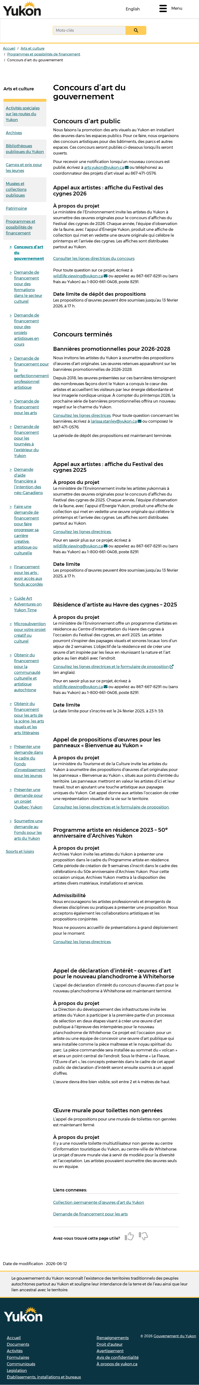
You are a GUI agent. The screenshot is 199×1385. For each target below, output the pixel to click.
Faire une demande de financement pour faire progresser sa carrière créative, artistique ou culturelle (26, 529)
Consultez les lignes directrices (82, 415)
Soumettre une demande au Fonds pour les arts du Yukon (28, 830)
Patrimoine (16, 208)
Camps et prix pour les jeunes (24, 168)
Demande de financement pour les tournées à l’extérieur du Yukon (26, 441)
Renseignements (113, 1338)
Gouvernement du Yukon (175, 1336)
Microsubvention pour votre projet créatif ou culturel (30, 633)
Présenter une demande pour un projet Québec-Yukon (28, 798)
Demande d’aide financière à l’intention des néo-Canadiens (28, 481)
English (133, 9)
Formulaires (18, 1357)
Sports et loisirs (20, 851)
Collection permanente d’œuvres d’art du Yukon (98, 1202)
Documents (18, 1344)
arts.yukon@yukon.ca (104, 167)
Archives (14, 133)
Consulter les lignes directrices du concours (93, 258)
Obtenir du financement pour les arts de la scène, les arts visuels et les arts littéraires (29, 718)
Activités (15, 1351)
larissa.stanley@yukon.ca (114, 421)
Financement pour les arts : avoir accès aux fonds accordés (28, 576)
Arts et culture (32, 48)
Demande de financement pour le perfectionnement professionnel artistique (30, 373)
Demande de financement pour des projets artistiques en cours (26, 330)
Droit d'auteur (110, 1344)
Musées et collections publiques (16, 189)
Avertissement (110, 1351)
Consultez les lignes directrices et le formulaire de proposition (111, 666)
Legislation (17, 1370)
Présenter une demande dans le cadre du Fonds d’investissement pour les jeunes (29, 761)
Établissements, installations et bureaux (44, 1377)
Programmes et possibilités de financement (43, 54)
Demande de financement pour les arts (26, 407)
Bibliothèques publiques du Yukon (25, 149)
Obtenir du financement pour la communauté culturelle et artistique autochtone (27, 672)
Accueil (9, 48)
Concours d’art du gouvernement (29, 253)
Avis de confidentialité (118, 1357)
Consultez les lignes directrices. (82, 531)
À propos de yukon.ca (117, 1364)
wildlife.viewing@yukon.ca (78, 276)
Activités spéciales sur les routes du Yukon (23, 114)
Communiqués (21, 1364)
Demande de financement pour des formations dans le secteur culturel (28, 287)
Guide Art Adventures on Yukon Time (28, 604)
